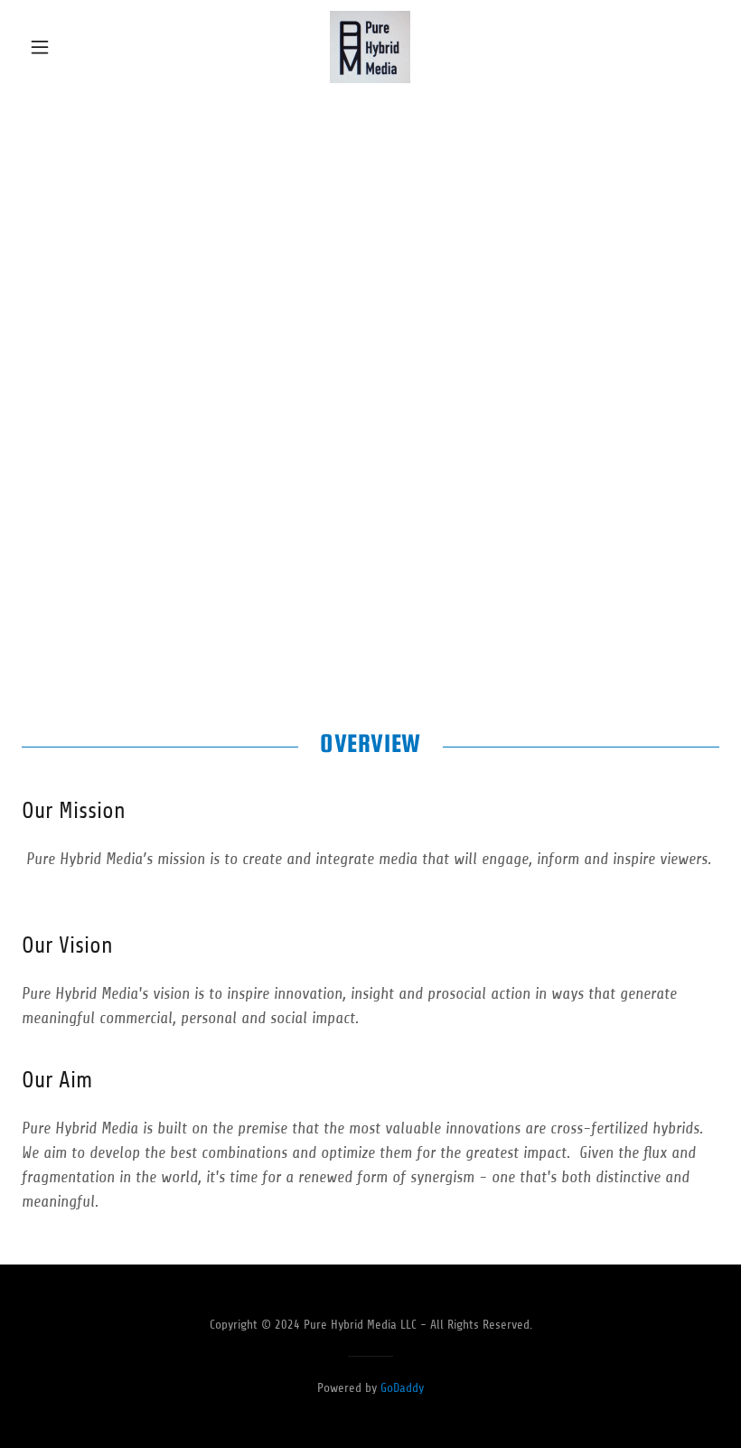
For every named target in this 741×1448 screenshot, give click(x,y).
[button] (74, 47)
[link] (370, 47)
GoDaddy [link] (402, 1388)
